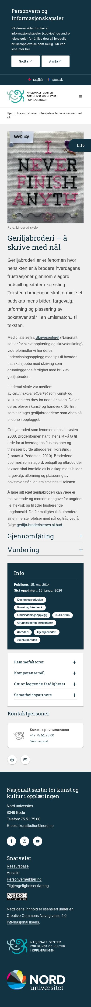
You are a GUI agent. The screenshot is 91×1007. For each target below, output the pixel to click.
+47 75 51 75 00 (42, 735)
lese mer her (20, 49)
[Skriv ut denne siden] (12, 759)
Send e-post (39, 741)
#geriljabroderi (46, 632)
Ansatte (13, 873)
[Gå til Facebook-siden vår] (11, 841)
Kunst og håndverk (29, 607)
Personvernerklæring (24, 879)
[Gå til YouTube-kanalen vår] (37, 841)
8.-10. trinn (63, 615)
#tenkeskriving (27, 639)
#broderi (22, 632)
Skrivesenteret (47, 337)
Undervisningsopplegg (32, 615)
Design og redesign (30, 599)
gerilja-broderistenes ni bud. (40, 525)
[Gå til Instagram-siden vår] (24, 841)
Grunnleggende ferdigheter (35, 622)
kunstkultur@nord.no (36, 826)
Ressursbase (18, 866)
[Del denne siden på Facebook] (25, 759)
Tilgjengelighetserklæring (28, 886)
